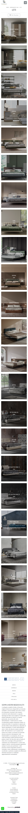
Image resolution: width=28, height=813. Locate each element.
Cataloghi (14, 801)
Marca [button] (14, 684)
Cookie (6, 812)
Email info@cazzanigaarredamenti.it (14, 772)
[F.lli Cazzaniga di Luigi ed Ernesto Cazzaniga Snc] (14, 2)
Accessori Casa (14, 797)
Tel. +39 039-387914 (14, 771)
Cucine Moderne (14, 789)
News (14, 782)
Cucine (14, 787)
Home (7, 7)
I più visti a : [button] (14, 699)
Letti (21, 7)
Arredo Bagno (14, 800)
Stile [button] (14, 693)
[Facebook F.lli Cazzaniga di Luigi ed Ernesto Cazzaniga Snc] (18, 764)
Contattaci (14, 784)
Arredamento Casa (14, 7)
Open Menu (25, 2)
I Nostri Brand (14, 779)
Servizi (14, 781)
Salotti (14, 793)
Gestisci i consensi (14, 812)
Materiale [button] (14, 687)
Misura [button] (14, 690)
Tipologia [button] (14, 696)
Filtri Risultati (15, 15)
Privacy (2, 812)
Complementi (14, 799)
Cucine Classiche (14, 790)
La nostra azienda (14, 778)
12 (22, 679)
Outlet (14, 803)
